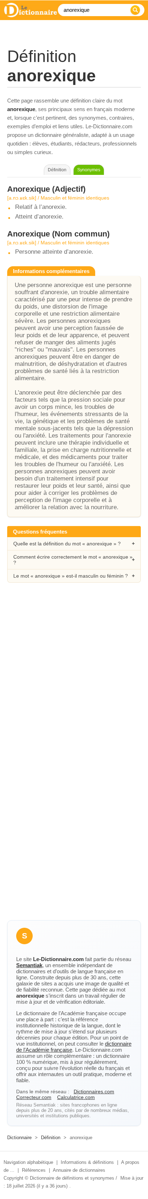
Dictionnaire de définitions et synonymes (72, 1178)
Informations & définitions (87, 1162)
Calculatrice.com (76, 1097)
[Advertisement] (74, 672)
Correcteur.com (33, 1097)
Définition (50, 1137)
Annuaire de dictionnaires (79, 1170)
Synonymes (88, 169)
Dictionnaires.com (94, 1091)
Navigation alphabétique (28, 1162)
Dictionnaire (19, 1137)
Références (34, 1170)
